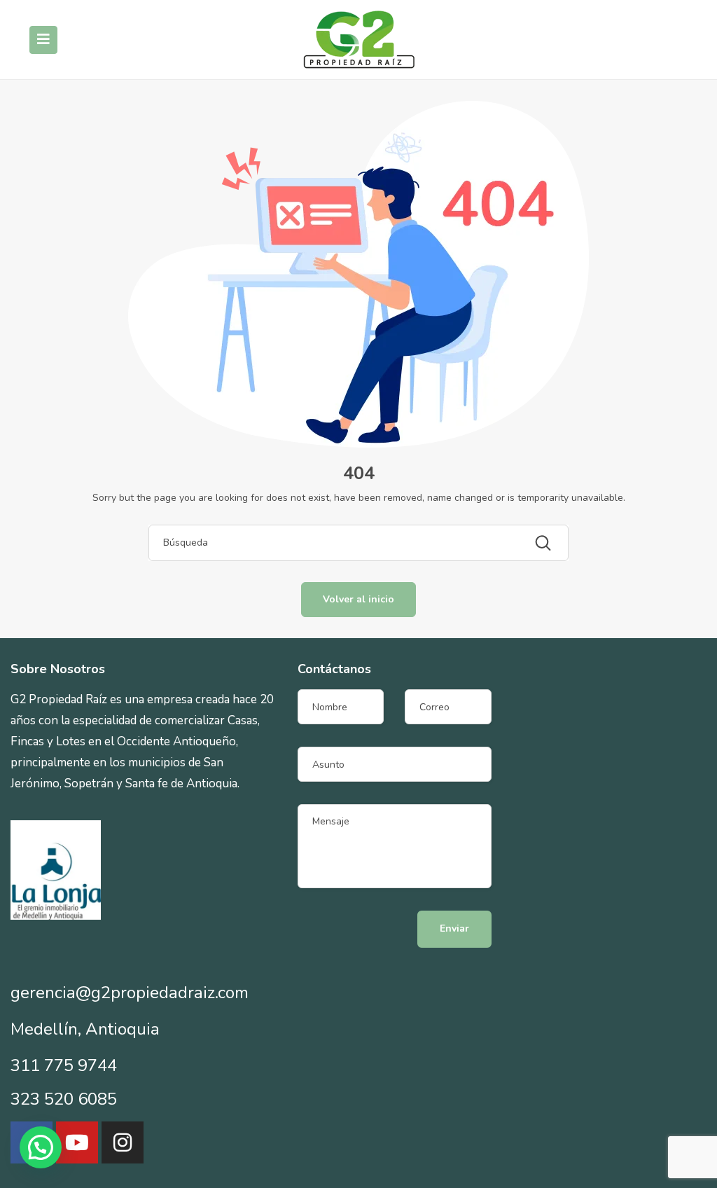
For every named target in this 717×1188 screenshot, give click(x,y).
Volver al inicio (358, 599)
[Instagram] (123, 1142)
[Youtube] (77, 1142)
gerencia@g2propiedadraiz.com (130, 992)
